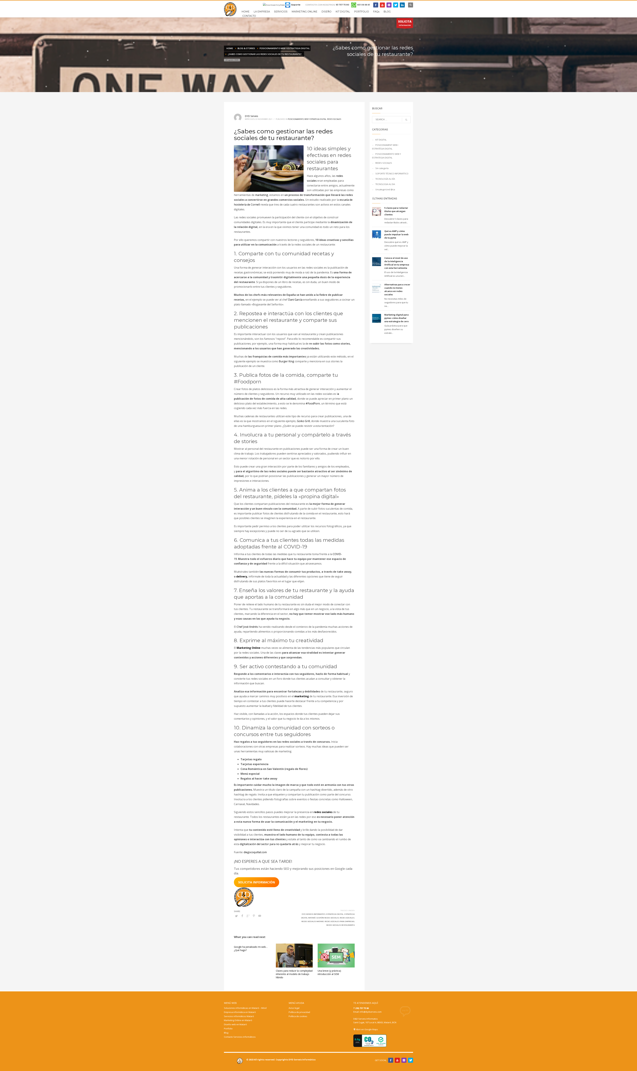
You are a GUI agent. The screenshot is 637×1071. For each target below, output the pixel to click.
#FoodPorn (313, 403)
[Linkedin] (402, 4)
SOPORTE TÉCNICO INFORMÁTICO (391, 173)
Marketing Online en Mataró (238, 1020)
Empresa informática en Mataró (240, 1012)
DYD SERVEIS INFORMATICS (313, 914)
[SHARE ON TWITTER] (236, 915)
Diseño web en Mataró (235, 1024)
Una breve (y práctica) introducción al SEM (329, 972)
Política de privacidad (299, 1012)
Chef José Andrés (247, 627)
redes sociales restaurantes (340, 925)
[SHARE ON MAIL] (259, 915)
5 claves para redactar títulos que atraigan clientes (396, 211)
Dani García (295, 299)
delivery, (242, 576)
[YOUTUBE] (397, 1060)
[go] (406, 119)
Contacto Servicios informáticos (240, 1036)
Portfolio (228, 1028)
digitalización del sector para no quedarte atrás (269, 844)
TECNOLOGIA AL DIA (385, 184)
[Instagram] (389, 4)
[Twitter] (395, 4)
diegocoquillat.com (255, 852)
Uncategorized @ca (385, 189)
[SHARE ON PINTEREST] (253, 915)
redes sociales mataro (312, 921)
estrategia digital (335, 914)
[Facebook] (375, 4)
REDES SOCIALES (334, 119)
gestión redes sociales (327, 918)
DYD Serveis (251, 116)
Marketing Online (248, 648)
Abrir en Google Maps (366, 1029)
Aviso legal (294, 1007)
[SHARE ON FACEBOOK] (242, 915)
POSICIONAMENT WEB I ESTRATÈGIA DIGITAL (385, 146)
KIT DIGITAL (381, 139)
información (404, 23)
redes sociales (323, 812)
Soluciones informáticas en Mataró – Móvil (245, 1007)
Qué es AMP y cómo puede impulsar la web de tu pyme (396, 234)
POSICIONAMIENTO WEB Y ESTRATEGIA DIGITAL (307, 119)
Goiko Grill (303, 421)
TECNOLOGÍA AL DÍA (385, 178)
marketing (261, 195)
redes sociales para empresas (339, 921)
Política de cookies (298, 1016)
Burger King (286, 361)
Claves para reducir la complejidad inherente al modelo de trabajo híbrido (294, 974)
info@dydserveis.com (371, 1011)
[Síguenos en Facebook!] (390, 1060)
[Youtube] (382, 4)
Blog (226, 1032)
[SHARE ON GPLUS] (248, 915)
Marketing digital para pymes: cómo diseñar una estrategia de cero (396, 318)
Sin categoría (382, 168)
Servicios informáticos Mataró (239, 1016)
